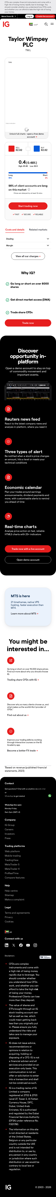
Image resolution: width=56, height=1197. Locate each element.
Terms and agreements (17, 912)
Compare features (14, 877)
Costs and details (14, 229)
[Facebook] (21, 945)
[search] (46, 24)
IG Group (10, 824)
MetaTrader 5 (12, 864)
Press (7, 838)
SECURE (27, 214)
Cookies (9, 921)
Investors (9, 833)
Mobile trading (13, 855)
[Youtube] (28, 945)
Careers (9, 829)
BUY (42, 148)
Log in (29, 16)
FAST (17, 214)
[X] (14, 945)
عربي (36, 24)
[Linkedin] (6, 945)
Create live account (45, 16)
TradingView (11, 860)
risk (36, 989)
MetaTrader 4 (12, 868)
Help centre (11, 890)
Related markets (38, 229)
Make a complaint (14, 899)
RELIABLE (39, 214)
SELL (18, 148)
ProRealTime (12, 873)
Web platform (12, 851)
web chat (41, 789)
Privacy (9, 917)
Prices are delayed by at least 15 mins (28, 193)
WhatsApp (9, 796)
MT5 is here (20, 596)
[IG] (6, 24)
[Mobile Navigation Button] (52, 24)
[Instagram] (35, 945)
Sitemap (9, 895)
